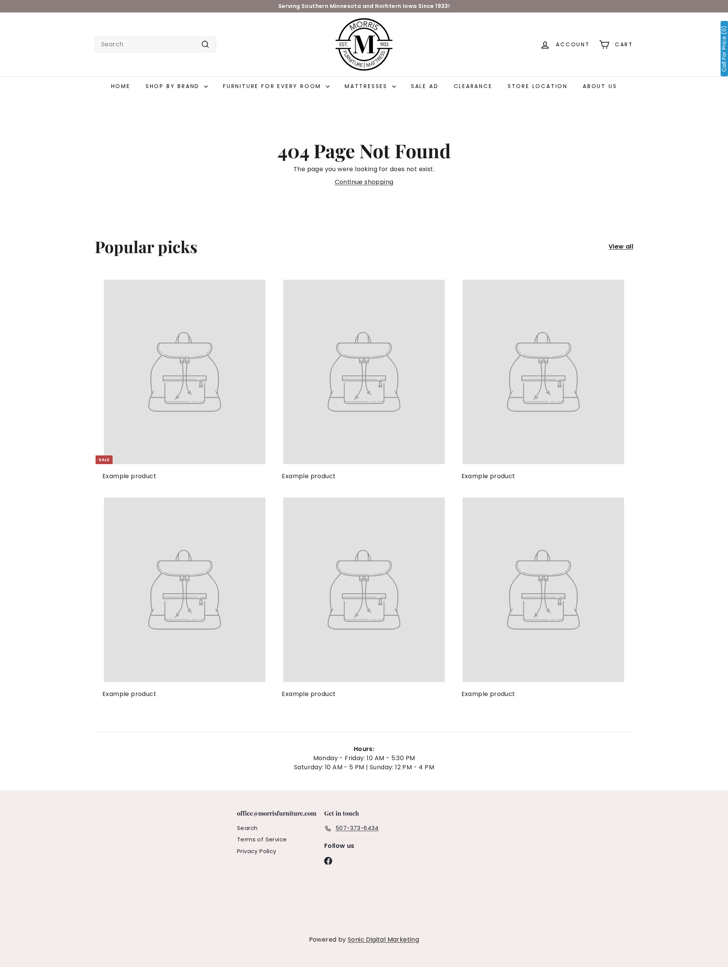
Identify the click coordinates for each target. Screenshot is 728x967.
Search (247, 828)
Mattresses (367, 86)
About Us (600, 86)
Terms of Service (262, 839)
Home (120, 86)
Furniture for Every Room (273, 86)
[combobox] (155, 44)
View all (621, 246)
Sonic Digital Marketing (383, 939)
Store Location (538, 86)
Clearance (473, 86)
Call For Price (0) (724, 48)
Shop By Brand (174, 86)
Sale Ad (425, 86)
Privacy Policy (256, 851)
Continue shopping (364, 182)
